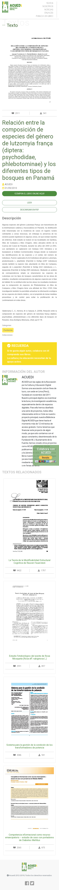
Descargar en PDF (29, 210)
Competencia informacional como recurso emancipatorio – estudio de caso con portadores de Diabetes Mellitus (29, 837)
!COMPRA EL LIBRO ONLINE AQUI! (29, 193)
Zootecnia (7, 330)
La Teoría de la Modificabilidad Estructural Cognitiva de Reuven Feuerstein (29, 561)
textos (49, 3)
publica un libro (44, 16)
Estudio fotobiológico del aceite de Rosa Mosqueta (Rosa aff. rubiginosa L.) (29, 657)
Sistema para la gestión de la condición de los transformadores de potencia (29, 746)
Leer (29, 203)
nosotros (48, 6)
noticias (48, 9)
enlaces (49, 12)
